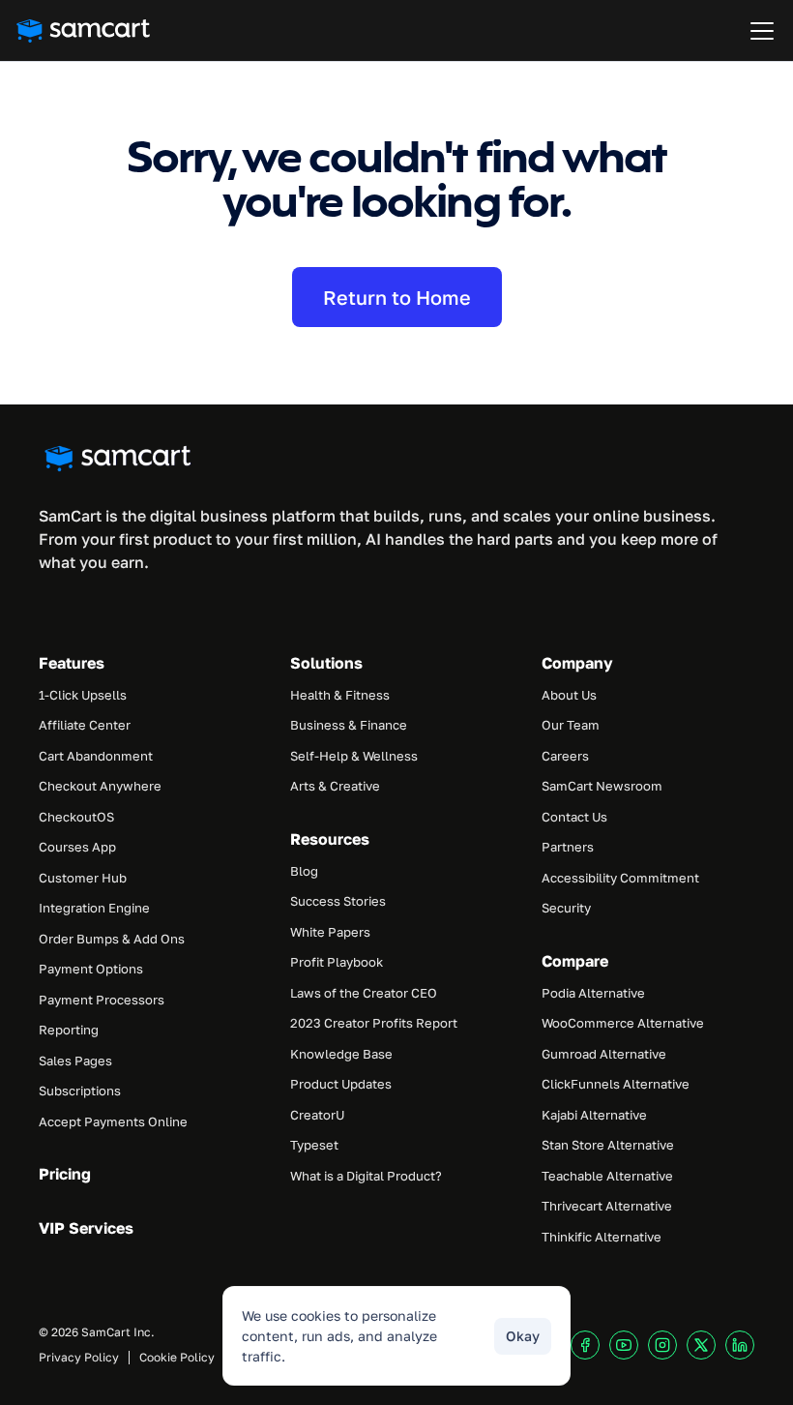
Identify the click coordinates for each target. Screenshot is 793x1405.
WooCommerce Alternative (623, 1023)
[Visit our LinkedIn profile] (739, 1345)
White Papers (330, 932)
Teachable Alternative (607, 1175)
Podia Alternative (593, 993)
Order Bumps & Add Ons (112, 938)
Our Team (571, 724)
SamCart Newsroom (602, 785)
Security (566, 907)
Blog (304, 871)
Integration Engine (94, 907)
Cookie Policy (177, 1357)
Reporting (69, 1029)
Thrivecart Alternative (607, 1205)
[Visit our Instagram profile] (662, 1345)
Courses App (77, 846)
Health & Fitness (340, 694)
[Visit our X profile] (701, 1345)
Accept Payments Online (113, 1121)
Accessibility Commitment (620, 877)
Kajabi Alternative (594, 1114)
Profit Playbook (336, 962)
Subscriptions (80, 1090)
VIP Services (86, 1228)
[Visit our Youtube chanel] (623, 1345)
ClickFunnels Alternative (616, 1083)
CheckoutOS (76, 816)
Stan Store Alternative (608, 1144)
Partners (568, 846)
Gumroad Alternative (604, 1053)
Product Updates (341, 1083)
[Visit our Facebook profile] (585, 1345)
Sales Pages (75, 1060)
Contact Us (574, 816)
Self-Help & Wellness (354, 755)
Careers (565, 755)
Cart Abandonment (96, 755)
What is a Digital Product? (366, 1175)
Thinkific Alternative (601, 1236)
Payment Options (91, 968)
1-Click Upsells (83, 694)
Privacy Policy (79, 1357)
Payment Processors (101, 999)
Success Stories (338, 901)
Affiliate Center (85, 724)
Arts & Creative (335, 785)
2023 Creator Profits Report (373, 1023)
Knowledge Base (341, 1053)
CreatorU (317, 1114)
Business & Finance (348, 724)
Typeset (314, 1144)
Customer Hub (83, 877)
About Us (569, 694)
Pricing (65, 1173)
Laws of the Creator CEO (363, 993)
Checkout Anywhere (100, 785)
